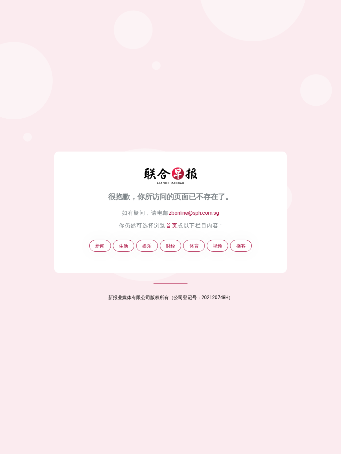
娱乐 (147, 246)
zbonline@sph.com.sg (194, 213)
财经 (170, 246)
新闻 (100, 246)
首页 (171, 225)
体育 (194, 246)
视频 (217, 246)
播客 (241, 246)
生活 (123, 246)
